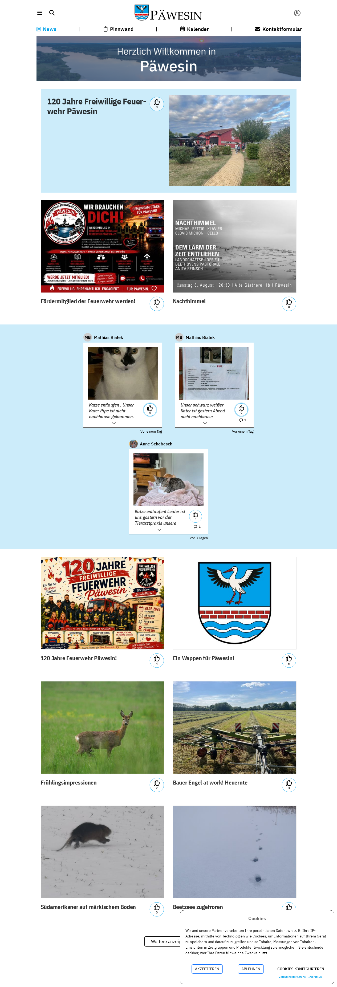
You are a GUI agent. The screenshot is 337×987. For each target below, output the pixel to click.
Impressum (315, 976)
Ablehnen (250, 968)
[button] (39, 13)
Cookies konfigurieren (300, 968)
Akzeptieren (207, 968)
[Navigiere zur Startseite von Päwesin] (168, 13)
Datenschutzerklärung (292, 976)
